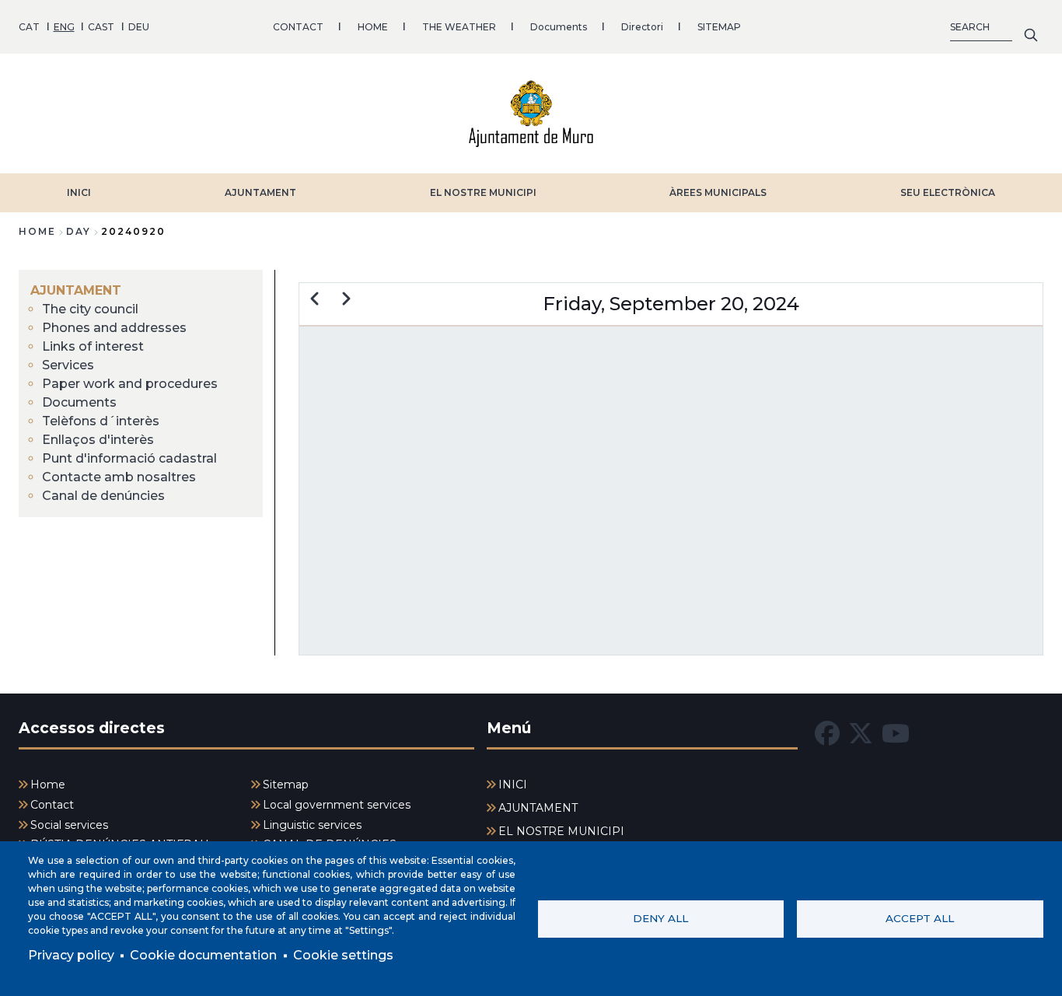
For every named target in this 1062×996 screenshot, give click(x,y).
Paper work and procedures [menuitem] (130, 383)
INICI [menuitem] (512, 784)
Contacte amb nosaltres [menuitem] (119, 477)
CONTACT (298, 27)
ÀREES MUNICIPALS (718, 192)
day (78, 231)
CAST (101, 27)
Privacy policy (71, 955)
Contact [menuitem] (52, 804)
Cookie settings (343, 955)
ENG (64, 27)
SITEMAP (719, 27)
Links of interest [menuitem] (93, 346)
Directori (642, 27)
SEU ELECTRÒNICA (947, 192)
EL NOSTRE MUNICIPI (483, 192)
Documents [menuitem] (79, 402)
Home (37, 231)
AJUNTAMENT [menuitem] (75, 290)
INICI (79, 192)
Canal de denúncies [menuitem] (103, 495)
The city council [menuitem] (90, 309)
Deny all (660, 918)
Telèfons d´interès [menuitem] (100, 421)
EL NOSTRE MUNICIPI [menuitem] (561, 831)
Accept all (920, 918)
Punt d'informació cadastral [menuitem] (129, 458)
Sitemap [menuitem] (286, 784)
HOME (373, 27)
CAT (29, 27)
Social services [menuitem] (69, 825)
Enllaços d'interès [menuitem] (98, 439)
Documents (558, 27)
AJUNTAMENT (260, 192)
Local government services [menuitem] (336, 804)
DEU (138, 27)
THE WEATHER (459, 27)
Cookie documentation (203, 955)
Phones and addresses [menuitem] (114, 327)
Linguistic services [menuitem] (312, 825)
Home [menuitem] (47, 784)
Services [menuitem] (68, 365)
